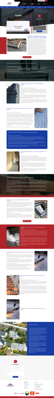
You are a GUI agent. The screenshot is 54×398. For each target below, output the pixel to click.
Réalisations (45, 3)
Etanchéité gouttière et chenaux (7, 7)
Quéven (30, 350)
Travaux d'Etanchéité (45, 7)
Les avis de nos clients (26, 388)
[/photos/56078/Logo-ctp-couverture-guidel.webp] (10, 385)
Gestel (37, 349)
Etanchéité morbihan (32, 4)
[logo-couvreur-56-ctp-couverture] (14, 3)
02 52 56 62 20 (38, 384)
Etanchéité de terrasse (17, 7)
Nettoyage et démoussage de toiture (39, 7)
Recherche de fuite (49, 7)
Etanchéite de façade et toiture (22, 7)
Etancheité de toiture (2, 7)
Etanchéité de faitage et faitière (27, 7)
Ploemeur (40, 350)
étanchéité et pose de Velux (33, 7)
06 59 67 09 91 (42, 384)
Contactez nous (39, 4)
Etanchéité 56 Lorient (25, 4)
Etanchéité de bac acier (12, 7)
